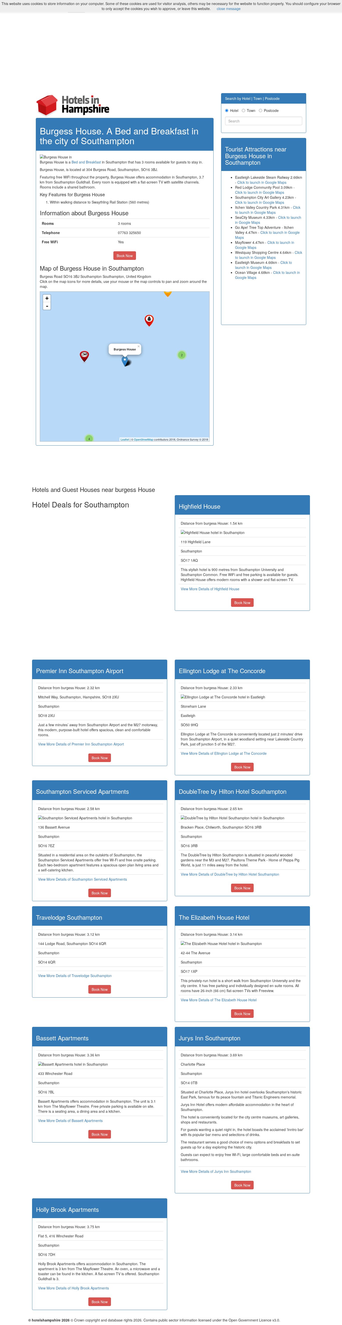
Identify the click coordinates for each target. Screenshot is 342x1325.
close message (229, 8)
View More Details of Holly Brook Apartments (73, 1287)
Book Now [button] (125, 255)
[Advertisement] (171, 56)
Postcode (271, 110)
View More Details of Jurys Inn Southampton (216, 1171)
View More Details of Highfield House (210, 588)
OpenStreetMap (143, 439)
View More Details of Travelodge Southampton (75, 975)
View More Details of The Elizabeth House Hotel (219, 999)
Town (251, 110)
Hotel (234, 110)
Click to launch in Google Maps (261, 182)
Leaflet (125, 439)
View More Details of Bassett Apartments (70, 1120)
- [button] (47, 305)
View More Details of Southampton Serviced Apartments (82, 879)
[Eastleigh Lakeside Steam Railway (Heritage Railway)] (149, 320)
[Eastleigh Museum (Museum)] (168, 292)
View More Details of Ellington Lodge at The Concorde (224, 753)
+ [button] (47, 298)
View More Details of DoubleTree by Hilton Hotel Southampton (230, 874)
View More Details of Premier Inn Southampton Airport (81, 743)
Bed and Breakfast (86, 161)
